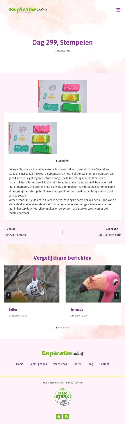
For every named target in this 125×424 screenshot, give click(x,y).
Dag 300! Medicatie (109, 232)
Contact (104, 364)
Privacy (69, 382)
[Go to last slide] (8, 295)
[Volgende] (116, 295)
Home (19, 364)
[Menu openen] (118, 10)
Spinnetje (76, 309)
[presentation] (31, 284)
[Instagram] (66, 416)
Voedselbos (60, 364)
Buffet (13, 309)
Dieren (77, 364)
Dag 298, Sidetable (15, 232)
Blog (90, 364)
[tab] (56, 327)
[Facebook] (59, 416)
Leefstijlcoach (38, 364)
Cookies (78, 382)
